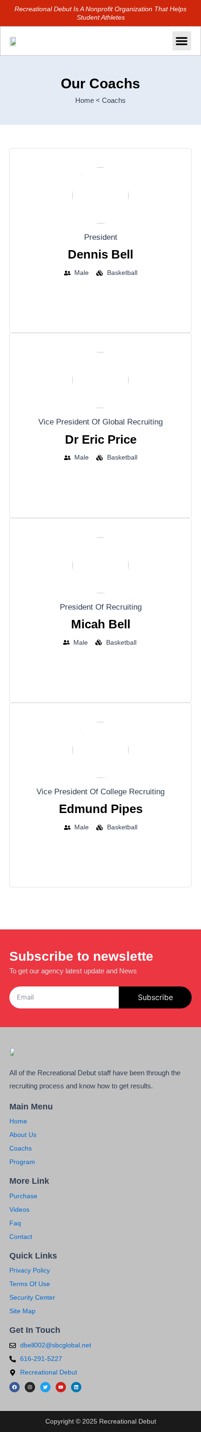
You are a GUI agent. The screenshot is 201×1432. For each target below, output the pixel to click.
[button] (182, 40)
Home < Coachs (100, 100)
